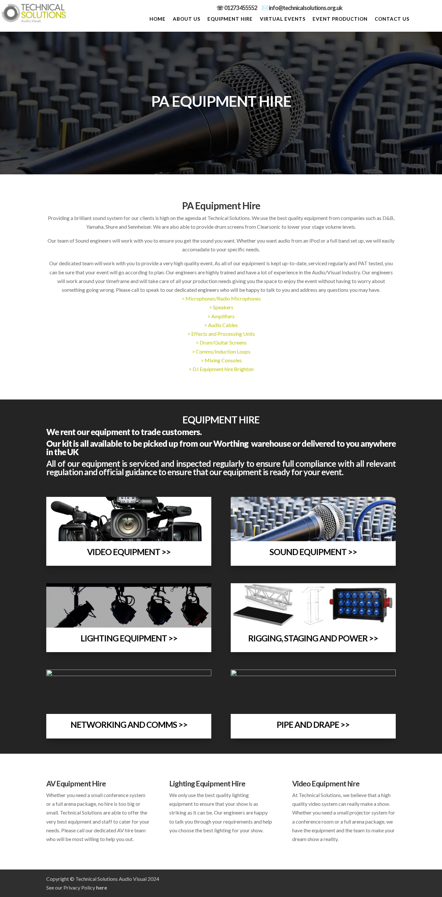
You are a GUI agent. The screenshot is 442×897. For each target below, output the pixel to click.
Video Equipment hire (325, 783)
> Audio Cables (221, 325)
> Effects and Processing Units (221, 334)
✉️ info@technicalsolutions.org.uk (301, 7)
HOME (157, 19)
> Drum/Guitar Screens (221, 342)
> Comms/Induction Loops (221, 351)
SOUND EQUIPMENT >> (313, 552)
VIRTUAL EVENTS (282, 19)
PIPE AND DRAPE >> (313, 724)
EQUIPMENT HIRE (230, 19)
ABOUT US (186, 19)
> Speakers (221, 307)
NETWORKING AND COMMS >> (129, 724)
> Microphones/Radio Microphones (221, 298)
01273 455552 (242, 7)
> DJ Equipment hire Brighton (221, 369)
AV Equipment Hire (76, 783)
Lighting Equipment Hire (207, 783)
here (101, 887)
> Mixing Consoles (221, 360)
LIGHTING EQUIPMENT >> (129, 638)
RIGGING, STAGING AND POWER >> (313, 638)
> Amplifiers (221, 316)
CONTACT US (392, 19)
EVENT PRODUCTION (340, 19)
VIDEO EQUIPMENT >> (129, 552)
